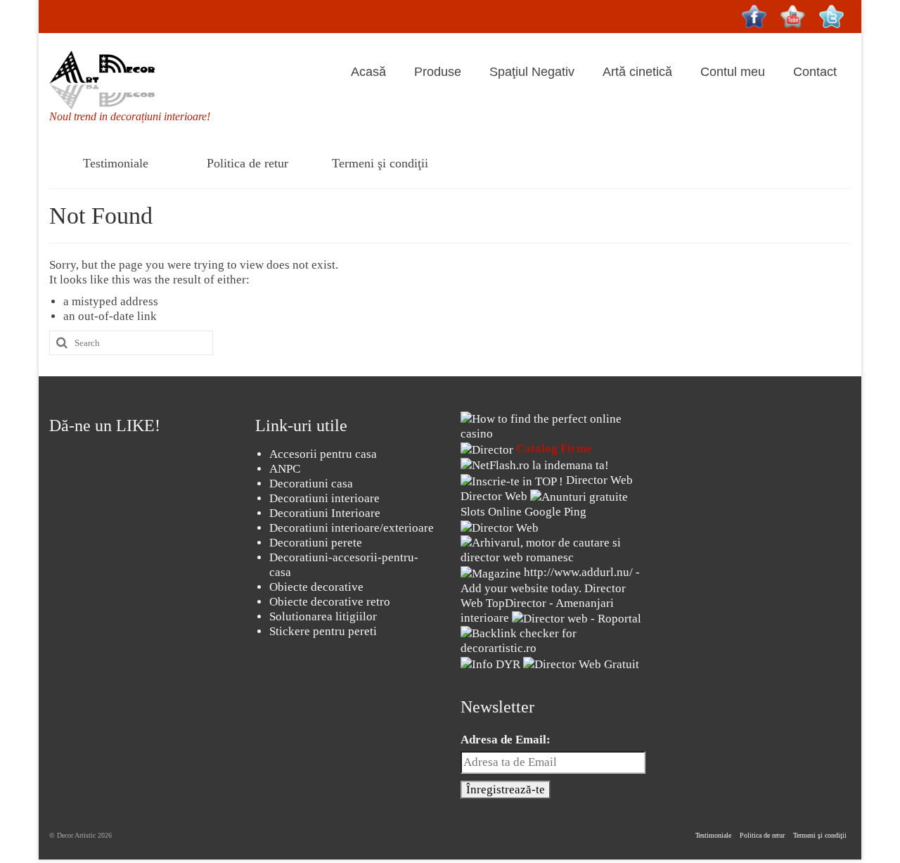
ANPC (284, 468)
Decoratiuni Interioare (324, 513)
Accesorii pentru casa (323, 454)
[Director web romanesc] (500, 526)
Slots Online (491, 511)
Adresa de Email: (506, 739)
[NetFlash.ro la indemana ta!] (535, 464)
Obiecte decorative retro (329, 601)
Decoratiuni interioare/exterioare (351, 528)
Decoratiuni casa (311, 483)
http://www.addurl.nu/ (578, 572)
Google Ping (555, 511)
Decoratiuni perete (315, 542)
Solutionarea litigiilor (323, 616)
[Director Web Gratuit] (581, 663)
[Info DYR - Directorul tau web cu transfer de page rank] (490, 663)
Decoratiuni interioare (324, 498)
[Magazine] (491, 572)
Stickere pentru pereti (323, 631)
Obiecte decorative (316, 587)
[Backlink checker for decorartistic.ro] (553, 639)
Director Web (599, 480)
